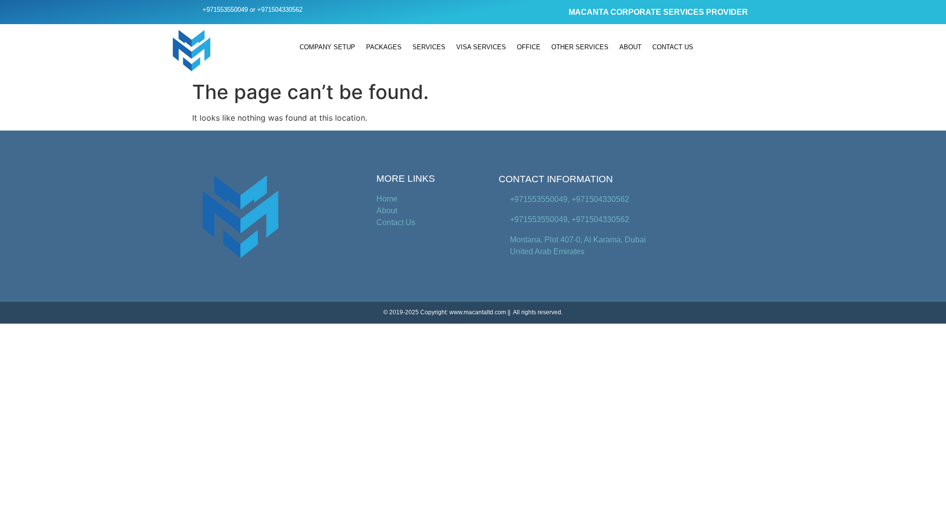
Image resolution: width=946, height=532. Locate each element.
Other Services (579, 47)
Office (529, 47)
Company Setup (327, 47)
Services (428, 47)
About (630, 47)
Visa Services (481, 47)
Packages (384, 47)
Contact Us (672, 47)
